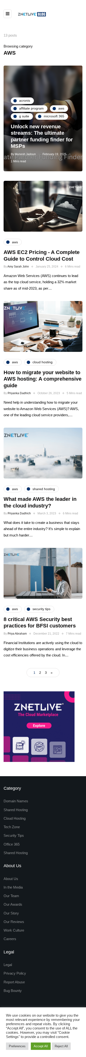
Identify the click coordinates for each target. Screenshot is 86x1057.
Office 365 (12, 844)
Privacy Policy (15, 973)
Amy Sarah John (18, 266)
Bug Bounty (13, 991)
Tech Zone (12, 827)
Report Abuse (14, 982)
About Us (11, 879)
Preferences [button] (17, 1046)
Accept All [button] (41, 1046)
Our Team (11, 896)
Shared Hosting (16, 810)
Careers (10, 939)
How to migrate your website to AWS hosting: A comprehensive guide (42, 378)
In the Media (13, 887)
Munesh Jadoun (25, 154)
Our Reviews (14, 922)
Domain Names (16, 801)
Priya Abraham (17, 633)
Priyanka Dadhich (19, 393)
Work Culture (14, 930)
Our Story (11, 913)
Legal (8, 965)
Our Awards (13, 904)
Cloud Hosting (15, 818)
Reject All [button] (61, 1046)
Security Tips (14, 835)
